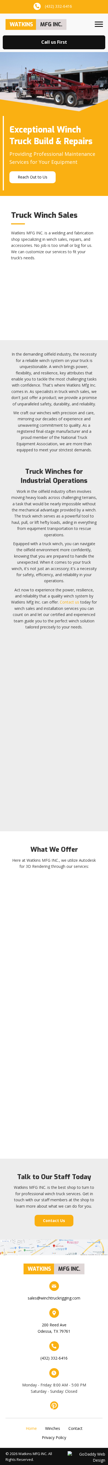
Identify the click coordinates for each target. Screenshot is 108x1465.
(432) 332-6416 (58, 6)
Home (31, 1428)
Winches (52, 1428)
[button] (98, 24)
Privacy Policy (54, 1437)
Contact (75, 1428)
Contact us (69, 602)
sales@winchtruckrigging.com (54, 1298)
